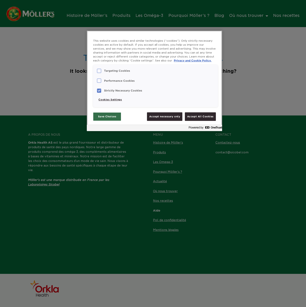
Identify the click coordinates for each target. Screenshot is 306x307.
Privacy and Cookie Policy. (192, 60)
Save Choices (107, 116)
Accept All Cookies (200, 116)
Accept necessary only (164, 116)
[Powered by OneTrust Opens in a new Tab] (204, 128)
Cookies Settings (110, 99)
